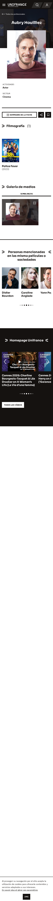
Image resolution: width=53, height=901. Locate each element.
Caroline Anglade (27, 294)
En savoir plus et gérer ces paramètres (20, 890)
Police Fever (10, 166)
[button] (34, 203)
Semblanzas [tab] (26, 194)
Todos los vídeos (13, 405)
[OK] (26, 896)
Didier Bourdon (8, 294)
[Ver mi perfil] (46, 5)
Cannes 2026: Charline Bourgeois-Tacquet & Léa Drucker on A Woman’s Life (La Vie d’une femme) (18, 380)
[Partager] (41, 115)
